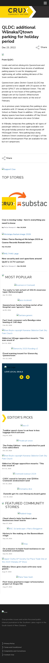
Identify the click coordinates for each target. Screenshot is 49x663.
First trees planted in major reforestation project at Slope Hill (23, 583)
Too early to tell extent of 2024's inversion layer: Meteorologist (24, 291)
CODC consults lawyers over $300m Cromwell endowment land (20, 480)
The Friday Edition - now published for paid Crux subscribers (24, 447)
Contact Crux (9, 655)
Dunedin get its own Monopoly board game (24, 494)
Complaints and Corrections (15, 651)
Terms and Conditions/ (13, 647)
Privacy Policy (9, 644)
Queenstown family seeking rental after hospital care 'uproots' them (23, 306)
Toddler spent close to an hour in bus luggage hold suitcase (21, 431)
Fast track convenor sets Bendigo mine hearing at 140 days (22, 321)
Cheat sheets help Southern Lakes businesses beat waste (20, 519)
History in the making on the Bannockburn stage (23, 535)
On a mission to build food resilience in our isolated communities (24, 550)
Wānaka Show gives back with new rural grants (22, 568)
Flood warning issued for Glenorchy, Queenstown (20, 354)
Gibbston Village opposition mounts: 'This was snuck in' (23, 339)
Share (43, 47)
